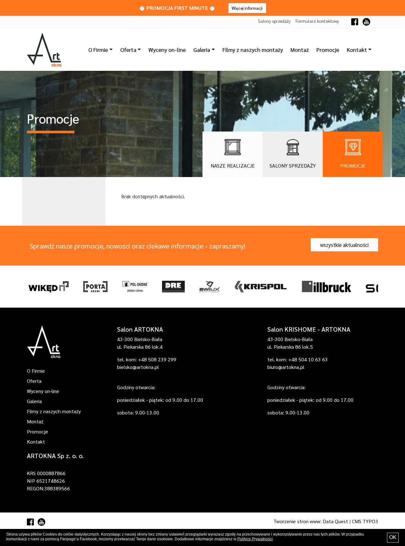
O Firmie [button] (98, 49)
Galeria (34, 401)
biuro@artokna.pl (285, 367)
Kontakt (36, 441)
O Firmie (36, 370)
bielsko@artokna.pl (138, 367)
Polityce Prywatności (255, 539)
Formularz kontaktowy (317, 21)
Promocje (327, 49)
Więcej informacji (247, 8)
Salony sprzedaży (274, 21)
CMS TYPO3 (365, 521)
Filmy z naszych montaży (252, 49)
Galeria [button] (201, 49)
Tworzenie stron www (296, 521)
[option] (48, 286)
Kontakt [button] (357, 49)
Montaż (299, 49)
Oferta (34, 380)
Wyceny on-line (167, 49)
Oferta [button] (128, 49)
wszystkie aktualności (344, 244)
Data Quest (335, 521)
